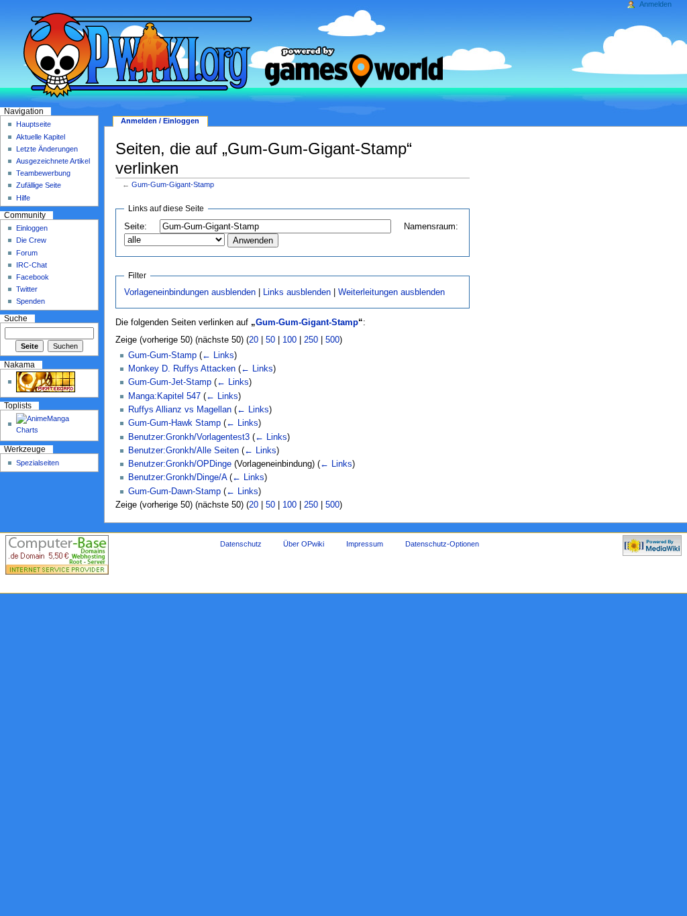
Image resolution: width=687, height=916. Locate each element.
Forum (27, 253)
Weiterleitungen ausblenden (391, 292)
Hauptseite (33, 124)
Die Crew (31, 240)
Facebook (32, 277)
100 (289, 340)
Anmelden (655, 4)
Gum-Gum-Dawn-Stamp (174, 491)
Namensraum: (431, 226)
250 (311, 340)
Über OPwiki (303, 544)
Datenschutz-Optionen (442, 544)
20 (253, 340)
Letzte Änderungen (47, 149)
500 (332, 340)
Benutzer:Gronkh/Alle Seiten (183, 450)
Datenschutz (241, 544)
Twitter (27, 289)
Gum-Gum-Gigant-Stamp (172, 184)
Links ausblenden (297, 292)
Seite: (135, 226)
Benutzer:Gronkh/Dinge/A (177, 477)
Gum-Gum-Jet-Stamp (169, 382)
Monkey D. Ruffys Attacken (181, 369)
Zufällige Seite (38, 185)
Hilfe (23, 198)
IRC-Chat (31, 265)
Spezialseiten (37, 463)
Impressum (364, 544)
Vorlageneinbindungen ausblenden (190, 292)
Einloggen (32, 228)
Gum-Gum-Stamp (162, 355)
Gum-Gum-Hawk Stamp (174, 423)
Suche (16, 318)
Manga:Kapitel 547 (164, 396)
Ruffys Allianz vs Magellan (179, 409)
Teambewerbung (43, 173)
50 (270, 340)
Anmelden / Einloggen (160, 121)
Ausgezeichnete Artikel (53, 161)
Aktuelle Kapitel (40, 137)
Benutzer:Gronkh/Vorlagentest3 (189, 437)
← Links (218, 355)
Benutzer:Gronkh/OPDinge (179, 464)
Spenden (30, 301)
